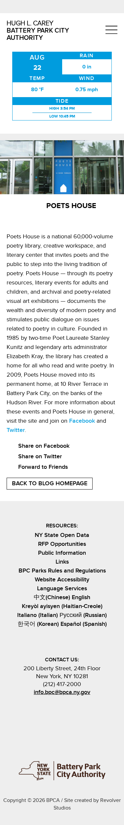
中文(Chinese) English (62, 597)
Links (62, 561)
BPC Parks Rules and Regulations (62, 570)
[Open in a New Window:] (68, 707)
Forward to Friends (43, 467)
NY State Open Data (62, 535)
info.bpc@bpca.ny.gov (62, 692)
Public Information (62, 552)
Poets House (71, 205)
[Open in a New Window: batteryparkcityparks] (56, 707)
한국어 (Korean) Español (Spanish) (62, 624)
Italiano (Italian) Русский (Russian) (62, 615)
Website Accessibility (62, 579)
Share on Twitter (40, 456)
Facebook (82, 420)
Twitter (16, 430)
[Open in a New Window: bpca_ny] (43, 707)
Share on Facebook (43, 445)
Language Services (62, 588)
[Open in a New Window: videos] (81, 707)
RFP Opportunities (62, 544)
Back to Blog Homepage (49, 483)
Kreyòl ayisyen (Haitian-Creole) (62, 606)
